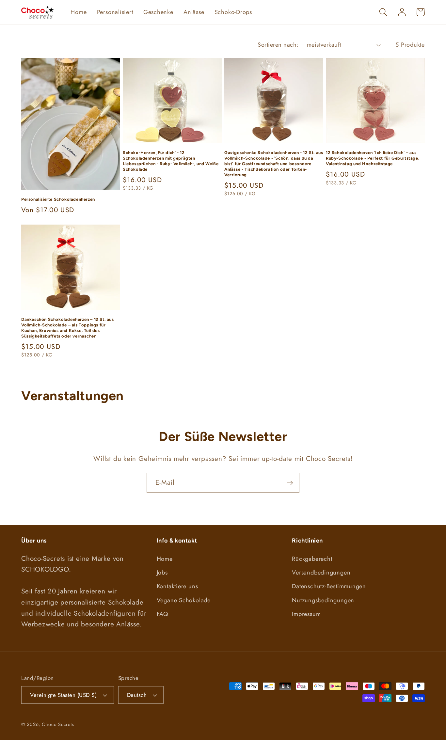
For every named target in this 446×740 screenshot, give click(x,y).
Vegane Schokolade (184, 600)
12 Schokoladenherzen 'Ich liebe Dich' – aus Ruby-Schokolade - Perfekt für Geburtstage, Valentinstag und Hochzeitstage (372, 158)
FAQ (162, 614)
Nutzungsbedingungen (323, 600)
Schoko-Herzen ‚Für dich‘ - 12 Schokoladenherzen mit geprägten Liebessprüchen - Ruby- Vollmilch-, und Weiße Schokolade (170, 161)
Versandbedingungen (321, 572)
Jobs (162, 572)
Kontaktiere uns (177, 586)
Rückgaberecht (312, 559)
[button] (383, 12)
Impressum (306, 614)
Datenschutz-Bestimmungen (329, 586)
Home (165, 559)
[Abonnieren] (289, 483)
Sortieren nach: (278, 44)
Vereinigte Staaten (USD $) (63, 695)
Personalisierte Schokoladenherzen (58, 199)
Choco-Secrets (58, 724)
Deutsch (137, 695)
